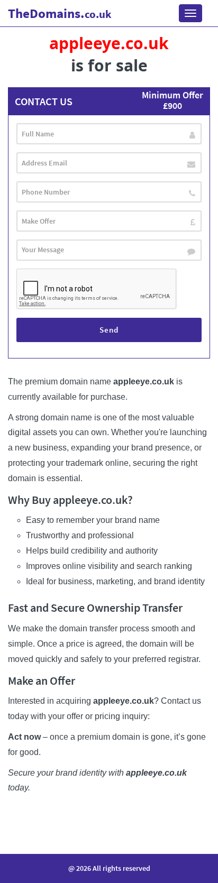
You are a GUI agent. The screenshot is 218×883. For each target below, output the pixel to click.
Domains (60, 13)
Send (109, 330)
